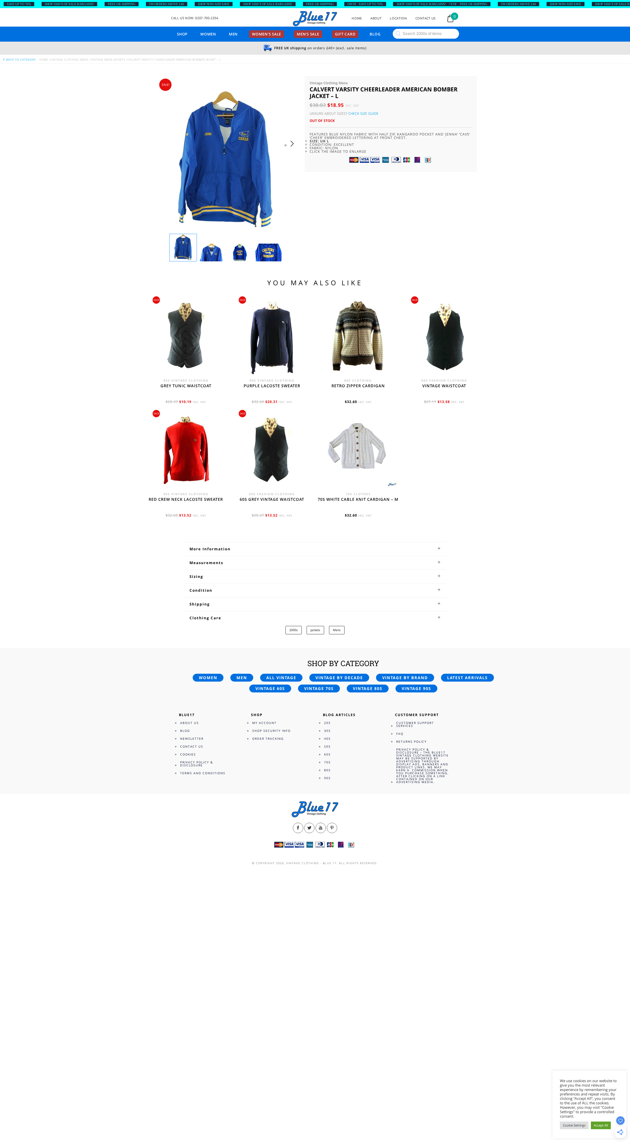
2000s (293, 630)
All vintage (281, 677)
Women (208, 34)
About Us (189, 723)
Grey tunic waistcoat (185, 385)
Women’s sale (266, 34)
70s (327, 762)
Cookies (188, 754)
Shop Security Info (271, 731)
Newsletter (192, 739)
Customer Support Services (415, 724)
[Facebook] (298, 828)
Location (398, 18)
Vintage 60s (270, 688)
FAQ (399, 734)
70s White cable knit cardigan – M (358, 499)
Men (233, 34)
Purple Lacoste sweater (272, 385)
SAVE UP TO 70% (19, 4)
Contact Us (425, 18)
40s (327, 739)
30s (327, 731)
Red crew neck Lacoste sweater (186, 499)
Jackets (315, 630)
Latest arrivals (467, 677)
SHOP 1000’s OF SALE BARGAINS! (69, 4)
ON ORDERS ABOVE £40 (166, 4)
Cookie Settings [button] (574, 1125)
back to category (20, 59)
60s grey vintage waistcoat (272, 499)
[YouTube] (320, 828)
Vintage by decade (339, 677)
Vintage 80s (367, 688)
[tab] (315, 549)
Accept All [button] (601, 1125)
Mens (337, 630)
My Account (264, 723)
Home (357, 18)
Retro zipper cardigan (358, 385)
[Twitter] (309, 828)
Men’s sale (308, 34)
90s (327, 778)
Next (293, 148)
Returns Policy (411, 741)
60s (327, 754)
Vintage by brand (405, 677)
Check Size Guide (363, 113)
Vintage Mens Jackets (108, 59)
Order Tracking (268, 739)
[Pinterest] (332, 828)
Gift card (345, 34)
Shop (182, 34)
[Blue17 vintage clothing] (315, 19)
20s (327, 723)
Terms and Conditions (202, 773)
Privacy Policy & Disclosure (196, 763)
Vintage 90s (416, 688)
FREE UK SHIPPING (121, 4)
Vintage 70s (319, 688)
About (375, 18)
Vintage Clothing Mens (69, 59)
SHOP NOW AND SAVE (213, 4)
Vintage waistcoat (444, 385)
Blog (375, 34)
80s (327, 770)
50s (327, 746)
